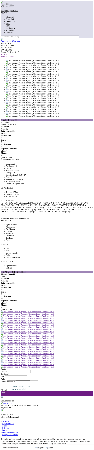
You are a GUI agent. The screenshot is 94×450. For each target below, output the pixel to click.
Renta (8, 24)
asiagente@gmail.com (9, 11)
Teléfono (4, 374)
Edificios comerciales (10, 432)
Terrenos (5, 421)
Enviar (3, 392)
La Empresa (10, 28)
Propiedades (10, 19)
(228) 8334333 (9, 403)
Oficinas (5, 428)
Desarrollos (10, 21)
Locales (5, 430)
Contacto (9, 32)
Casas (4, 426)
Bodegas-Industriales (10, 435)
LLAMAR (10, 17)
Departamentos (8, 424)
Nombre (4, 371)
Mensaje (4, 390)
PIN (2, 376)
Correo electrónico (8, 382)
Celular (4, 379)
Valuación (10, 30)
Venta (8, 26)
